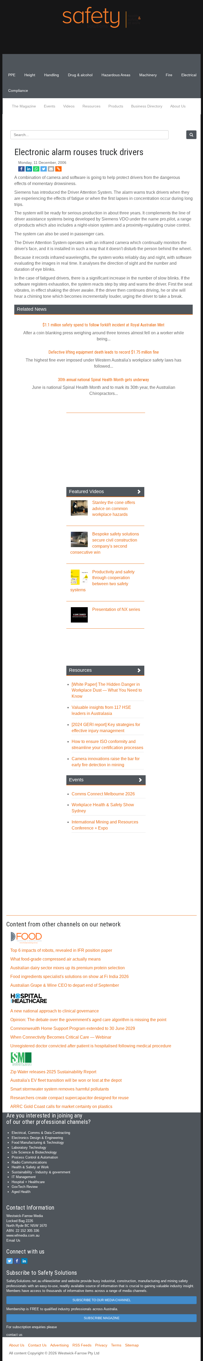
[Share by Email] (51, 169)
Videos (69, 106)
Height (29, 75)
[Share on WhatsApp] (36, 169)
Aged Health (21, 1192)
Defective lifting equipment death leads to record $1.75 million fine (103, 352)
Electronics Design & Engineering (37, 1138)
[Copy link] (58, 169)
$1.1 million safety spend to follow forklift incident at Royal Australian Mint (103, 324)
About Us (178, 106)
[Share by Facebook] (21, 169)
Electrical (188, 75)
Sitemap (132, 1345)
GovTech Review (25, 1187)
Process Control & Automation (35, 1157)
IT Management (24, 1177)
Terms (116, 1345)
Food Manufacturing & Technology (38, 1142)
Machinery (148, 75)
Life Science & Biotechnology (34, 1152)
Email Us (13, 1240)
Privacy (101, 1345)
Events (49, 106)
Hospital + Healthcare (28, 1182)
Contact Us (37, 1345)
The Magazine (24, 106)
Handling (51, 75)
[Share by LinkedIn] (29, 169)
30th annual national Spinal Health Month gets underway (103, 379)
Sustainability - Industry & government (41, 1172)
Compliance (18, 90)
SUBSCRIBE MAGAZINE (101, 1318)
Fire (169, 75)
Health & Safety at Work (30, 1167)
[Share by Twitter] (43, 169)
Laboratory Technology (29, 1148)
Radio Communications (29, 1162)
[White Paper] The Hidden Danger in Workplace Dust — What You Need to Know (107, 690)
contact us (14, 1335)
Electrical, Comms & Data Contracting (41, 1133)
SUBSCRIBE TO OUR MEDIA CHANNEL (101, 1300)
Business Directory (146, 106)
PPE (11, 75)
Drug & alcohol (80, 75)
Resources (91, 106)
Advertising (59, 1345)
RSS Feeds (81, 1345)
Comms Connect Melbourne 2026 (103, 794)
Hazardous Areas (116, 75)
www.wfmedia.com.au (22, 1235)
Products (115, 106)
